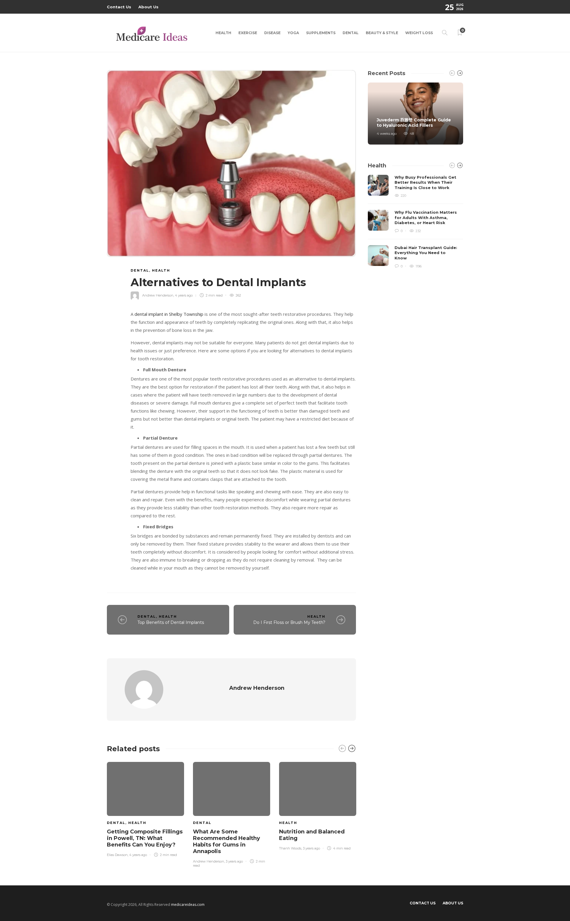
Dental (351, 33)
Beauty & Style (382, 33)
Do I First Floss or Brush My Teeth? (289, 622)
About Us (148, 6)
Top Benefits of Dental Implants (170, 622)
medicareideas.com (188, 904)
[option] (145, 808)
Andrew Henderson (157, 295)
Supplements (320, 33)
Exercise (247, 33)
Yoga (293, 33)
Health (223, 33)
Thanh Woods (290, 848)
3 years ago (234, 861)
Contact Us (119, 6)
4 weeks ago (387, 133)
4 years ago (184, 295)
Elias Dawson (117, 855)
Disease (272, 33)
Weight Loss (419, 33)
